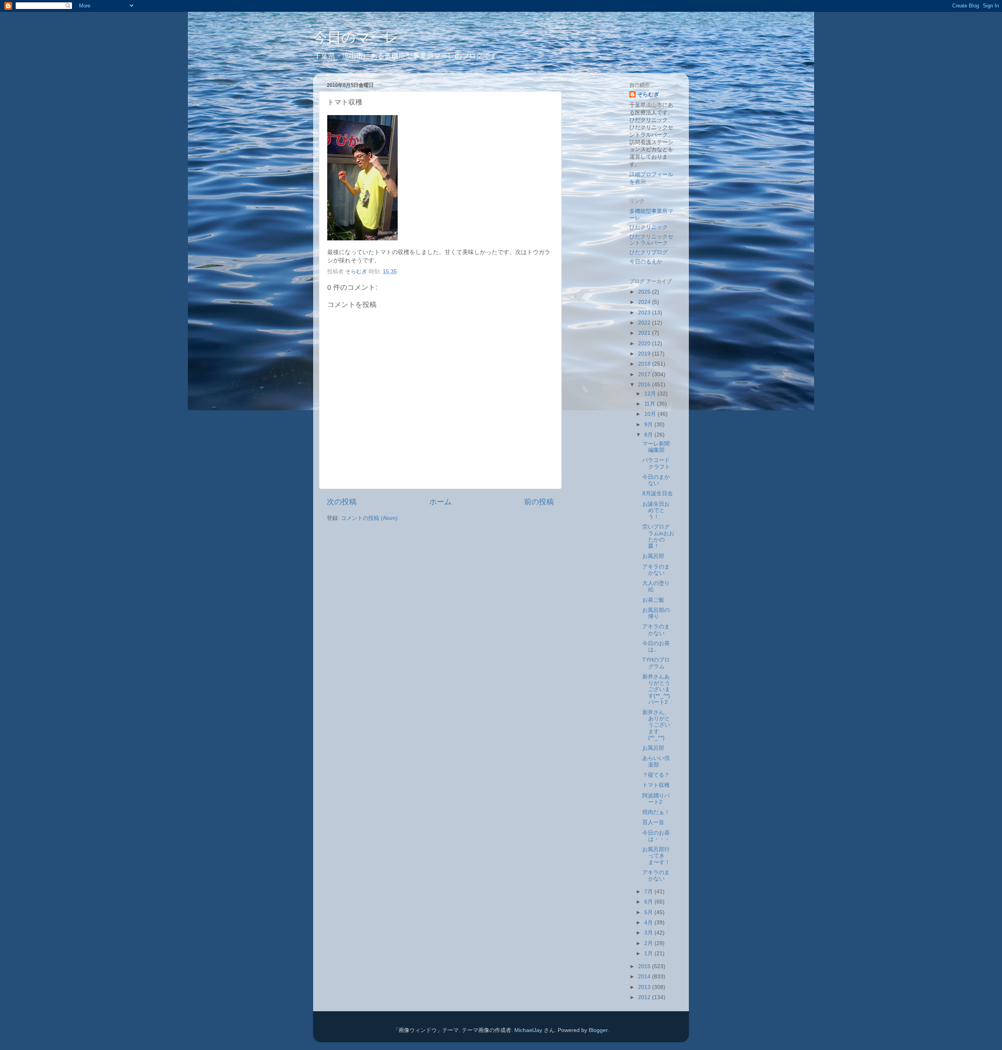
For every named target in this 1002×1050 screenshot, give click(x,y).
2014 (645, 977)
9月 (649, 425)
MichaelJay (528, 1030)
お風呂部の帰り (656, 613)
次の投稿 (342, 502)
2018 (645, 364)
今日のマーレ (356, 37)
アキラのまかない (656, 570)
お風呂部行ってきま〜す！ (656, 855)
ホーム (440, 502)
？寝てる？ (656, 775)
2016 (645, 385)
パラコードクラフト (656, 463)
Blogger (598, 1030)
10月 (651, 414)
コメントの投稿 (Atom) (369, 518)
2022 (645, 323)
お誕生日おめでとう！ (656, 510)
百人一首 (653, 822)
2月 (649, 943)
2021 (645, 333)
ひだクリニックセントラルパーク (651, 240)
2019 (645, 354)
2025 (645, 292)
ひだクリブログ (648, 252)
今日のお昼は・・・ (656, 836)
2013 (645, 987)
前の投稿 (539, 502)
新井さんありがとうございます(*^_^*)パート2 (656, 689)
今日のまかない (656, 480)
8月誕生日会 (657, 493)
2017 (645, 374)
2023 (645, 313)
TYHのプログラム (656, 663)
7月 (649, 892)
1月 (649, 953)
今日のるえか (645, 262)
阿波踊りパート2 (656, 799)
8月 (649, 435)
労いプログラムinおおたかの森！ (658, 536)
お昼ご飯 (653, 600)
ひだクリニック (648, 227)
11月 (650, 404)
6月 (649, 902)
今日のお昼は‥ (656, 646)
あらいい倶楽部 (656, 761)
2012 (645, 997)
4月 (649, 923)
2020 (645, 343)
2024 (645, 302)
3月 (649, 933)
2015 (645, 966)
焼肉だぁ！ (656, 812)
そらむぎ (648, 94)
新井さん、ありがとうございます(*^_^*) (656, 725)
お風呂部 (653, 556)
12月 (651, 394)
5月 (649, 912)
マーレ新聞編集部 (656, 447)
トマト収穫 (656, 785)
